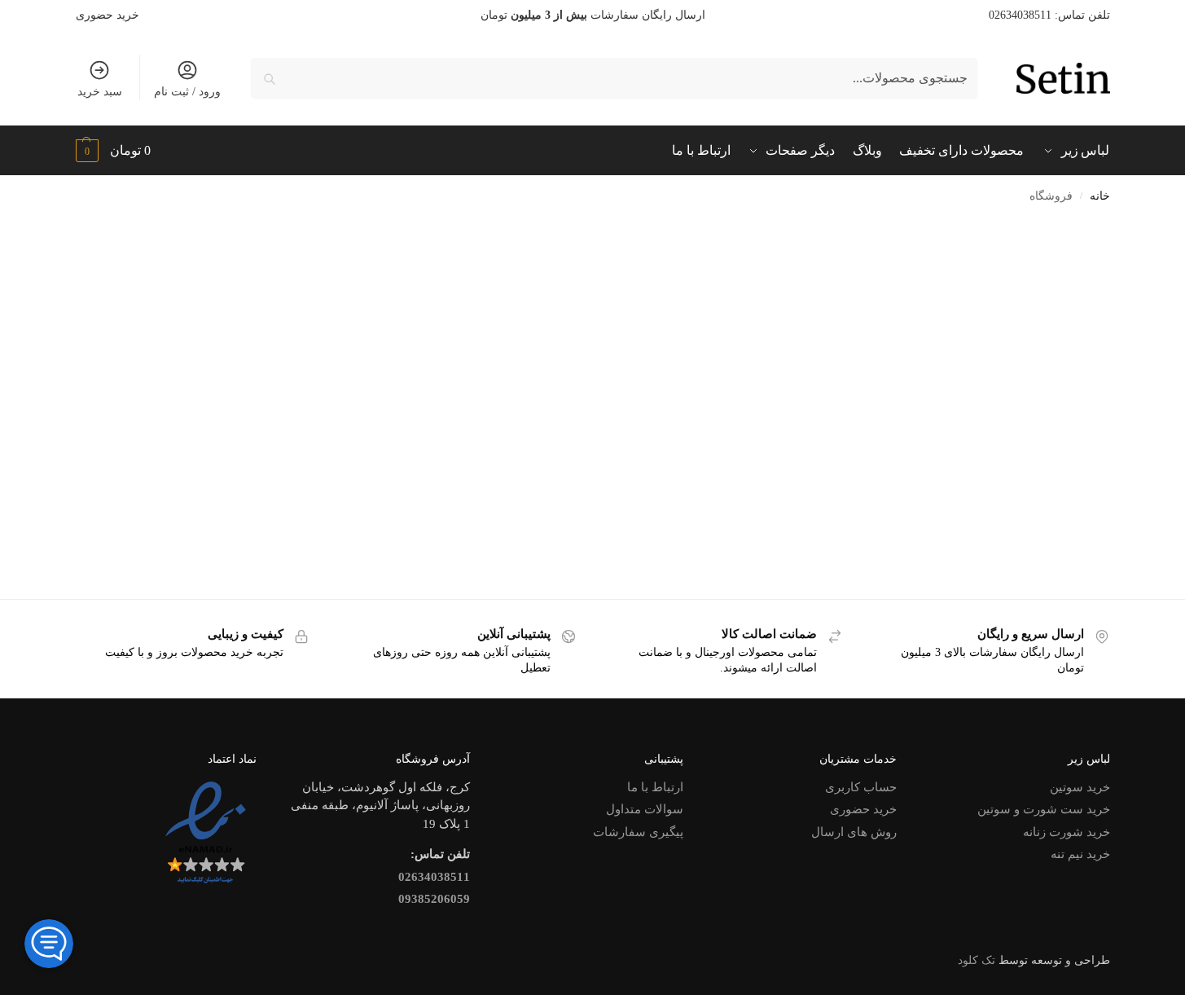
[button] (113, 150)
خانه (1100, 196)
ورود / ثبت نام (187, 92)
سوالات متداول (644, 809)
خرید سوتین (1080, 787)
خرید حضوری (107, 15)
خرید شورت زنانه (1066, 832)
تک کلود (976, 960)
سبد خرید (99, 92)
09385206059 (434, 898)
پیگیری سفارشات (638, 832)
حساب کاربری (861, 787)
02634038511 (434, 876)
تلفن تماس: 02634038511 (1049, 15)
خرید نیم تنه (1080, 854)
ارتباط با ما (655, 787)
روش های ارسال (854, 832)
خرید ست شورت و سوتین (1043, 809)
